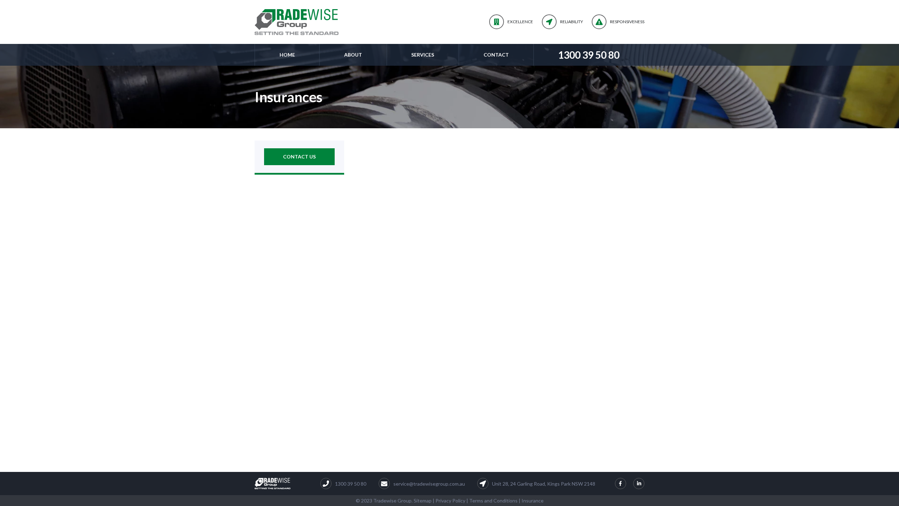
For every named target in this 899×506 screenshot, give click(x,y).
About (353, 55)
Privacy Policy (450, 501)
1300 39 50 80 (588, 55)
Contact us (299, 157)
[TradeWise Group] (297, 22)
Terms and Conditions (493, 501)
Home (287, 55)
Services (422, 55)
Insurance (532, 501)
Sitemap (423, 501)
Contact (496, 55)
